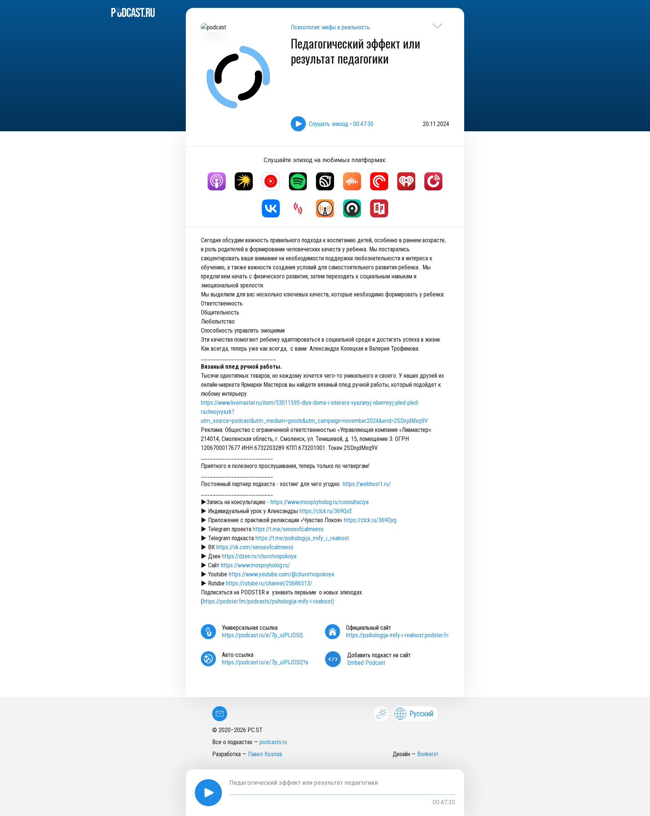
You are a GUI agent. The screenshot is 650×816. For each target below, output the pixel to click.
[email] (219, 713)
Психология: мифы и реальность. (331, 27)
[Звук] (325, 181)
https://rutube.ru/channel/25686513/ (269, 583)
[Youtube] (271, 181)
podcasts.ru (273, 742)
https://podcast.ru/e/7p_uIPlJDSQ (262, 635)
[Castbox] (352, 181)
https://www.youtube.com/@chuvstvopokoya (282, 574)
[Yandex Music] (244, 181)
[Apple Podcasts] (217, 181)
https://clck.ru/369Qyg (370, 520)
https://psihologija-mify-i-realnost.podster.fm (398, 635)
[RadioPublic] (379, 208)
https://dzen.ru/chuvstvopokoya (259, 556)
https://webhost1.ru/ (367, 484)
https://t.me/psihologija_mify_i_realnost (302, 538)
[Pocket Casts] (379, 181)
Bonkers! (427, 754)
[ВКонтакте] (271, 208)
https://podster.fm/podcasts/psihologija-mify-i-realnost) (268, 601)
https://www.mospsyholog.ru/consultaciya (319, 502)
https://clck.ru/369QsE (325, 511)
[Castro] (352, 208)
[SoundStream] (298, 208)
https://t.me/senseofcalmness (288, 529)
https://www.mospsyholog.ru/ (256, 565)
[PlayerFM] (433, 181)
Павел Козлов (265, 754)
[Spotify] (298, 181)
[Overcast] (325, 208)
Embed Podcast (366, 662)
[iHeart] (406, 181)
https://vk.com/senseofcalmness (254, 547)
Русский (421, 713)
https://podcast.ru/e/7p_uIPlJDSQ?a (265, 662)
